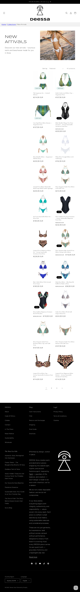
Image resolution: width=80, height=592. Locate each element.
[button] (4, 13)
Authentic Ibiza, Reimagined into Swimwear (14, 457)
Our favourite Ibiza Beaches (14, 483)
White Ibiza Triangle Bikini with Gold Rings (64, 157)
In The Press (9, 429)
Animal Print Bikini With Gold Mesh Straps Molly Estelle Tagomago (43, 187)
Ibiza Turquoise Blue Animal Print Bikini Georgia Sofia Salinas (65, 251)
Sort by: (45, 68)
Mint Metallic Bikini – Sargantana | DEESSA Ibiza (42, 157)
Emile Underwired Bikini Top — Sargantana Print (64, 93)
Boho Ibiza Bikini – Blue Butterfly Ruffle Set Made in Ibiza (65, 282)
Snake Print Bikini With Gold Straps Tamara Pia (64, 312)
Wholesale (8, 442)
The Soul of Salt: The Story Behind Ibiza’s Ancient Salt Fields (14, 501)
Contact (7, 425)
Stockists (32, 433)
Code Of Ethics (10, 416)
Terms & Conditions (60, 416)
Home (4, 24)
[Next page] (62, 388)
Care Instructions (35, 412)
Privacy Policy (58, 412)
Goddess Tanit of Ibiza (12, 469)
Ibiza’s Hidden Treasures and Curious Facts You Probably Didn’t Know (14, 476)
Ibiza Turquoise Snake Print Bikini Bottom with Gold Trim (65, 342)
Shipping (32, 425)
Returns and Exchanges (37, 420)
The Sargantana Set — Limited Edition (41, 93)
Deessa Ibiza (13, 587)
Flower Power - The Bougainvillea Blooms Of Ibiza (15, 464)
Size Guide (32, 429)
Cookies (56, 420)
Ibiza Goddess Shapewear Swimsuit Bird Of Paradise (42, 312)
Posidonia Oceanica (11, 487)
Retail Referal (9, 433)
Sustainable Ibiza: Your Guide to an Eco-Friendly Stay (14, 493)
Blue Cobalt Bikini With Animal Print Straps (42, 282)
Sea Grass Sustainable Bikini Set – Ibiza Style (42, 217)
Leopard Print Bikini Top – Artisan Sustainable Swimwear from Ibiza (43, 375)
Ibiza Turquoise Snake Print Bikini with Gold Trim (65, 187)
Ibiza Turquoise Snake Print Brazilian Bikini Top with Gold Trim (41, 343)
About (7, 412)
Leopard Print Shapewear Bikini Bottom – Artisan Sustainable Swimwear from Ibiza (64, 375)
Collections (11, 24)
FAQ (30, 416)
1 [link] (46, 388)
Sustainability (9, 438)
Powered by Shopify (22, 587)
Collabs (7, 420)
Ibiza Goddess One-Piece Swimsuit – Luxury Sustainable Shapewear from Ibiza (65, 218)
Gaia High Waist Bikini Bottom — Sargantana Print (42, 123)
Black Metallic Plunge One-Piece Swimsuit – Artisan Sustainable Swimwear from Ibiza (64, 124)
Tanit (31, 474)
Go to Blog (8, 508)
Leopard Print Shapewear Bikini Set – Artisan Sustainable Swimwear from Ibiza (42, 252)
